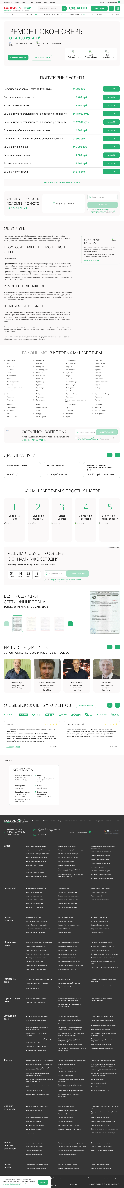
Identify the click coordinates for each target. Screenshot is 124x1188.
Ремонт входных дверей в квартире (38, 850)
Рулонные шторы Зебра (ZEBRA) (69, 983)
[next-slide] (117, 705)
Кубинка (10, 385)
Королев (69, 379)
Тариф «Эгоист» (96, 1087)
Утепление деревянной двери (101, 874)
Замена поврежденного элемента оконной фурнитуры (37, 1028)
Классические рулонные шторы (101, 985)
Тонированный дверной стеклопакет (70, 1091)
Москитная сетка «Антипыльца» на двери (103, 962)
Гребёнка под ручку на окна (35, 1121)
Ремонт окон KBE (96, 896)
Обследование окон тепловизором (70, 1044)
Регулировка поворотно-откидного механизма (102, 1021)
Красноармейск (13, 382)
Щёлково (68, 413)
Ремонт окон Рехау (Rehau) (100, 900)
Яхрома (67, 416)
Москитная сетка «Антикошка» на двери (104, 967)
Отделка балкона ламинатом (101, 925)
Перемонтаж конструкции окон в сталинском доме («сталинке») (69, 999)
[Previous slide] (109, 455)
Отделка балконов (64, 929)
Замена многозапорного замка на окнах (104, 1129)
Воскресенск (100, 363)
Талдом (96, 407)
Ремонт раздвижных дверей (68, 857)
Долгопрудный (42, 369)
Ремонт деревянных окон (34, 900)
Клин (9, 379)
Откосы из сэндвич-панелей (35, 1114)
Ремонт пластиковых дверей (100, 859)
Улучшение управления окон (101, 1029)
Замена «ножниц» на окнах (100, 1125)
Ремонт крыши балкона (66, 917)
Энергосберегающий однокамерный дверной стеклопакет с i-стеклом (103, 1065)
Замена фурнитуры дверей (35, 865)
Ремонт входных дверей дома (36, 846)
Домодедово (71, 369)
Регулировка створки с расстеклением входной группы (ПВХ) (71, 875)
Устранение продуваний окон (68, 1016)
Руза (38, 404)
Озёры (38, 394)
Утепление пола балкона (99, 921)
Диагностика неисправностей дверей (103, 1026)
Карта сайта (74, 1184)
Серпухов (98, 404)
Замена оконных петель (34, 1110)
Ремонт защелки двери (66, 861)
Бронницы (99, 360)
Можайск (9, 391)
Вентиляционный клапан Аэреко (102, 1048)
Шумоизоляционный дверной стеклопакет (68, 1095)
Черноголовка (99, 410)
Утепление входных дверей (100, 871)
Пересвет (10, 397)
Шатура (37, 413)
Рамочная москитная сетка (67, 969)
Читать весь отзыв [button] (13, 746)
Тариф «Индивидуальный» (100, 1091)
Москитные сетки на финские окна (37, 954)
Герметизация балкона (33, 917)
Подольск (40, 397)
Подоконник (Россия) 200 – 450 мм (69, 1129)
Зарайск (96, 373)
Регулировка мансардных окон (36, 1020)
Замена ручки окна (32, 1024)
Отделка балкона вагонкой (100, 929)
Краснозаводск (71, 382)
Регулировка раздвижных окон (36, 888)
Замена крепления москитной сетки (70, 965)
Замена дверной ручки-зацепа (101, 1143)
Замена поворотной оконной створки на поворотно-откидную (39, 1080)
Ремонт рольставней (33, 989)
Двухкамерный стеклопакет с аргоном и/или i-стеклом (72, 1049)
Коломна (39, 379)
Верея (7, 363)
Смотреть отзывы (91, 260)
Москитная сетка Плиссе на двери (102, 958)
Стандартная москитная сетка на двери (104, 954)
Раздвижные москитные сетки (101, 943)
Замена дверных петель (34, 1150)
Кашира (96, 376)
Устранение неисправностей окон (69, 1020)
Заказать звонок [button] (13, 834)
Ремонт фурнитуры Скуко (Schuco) (37, 1106)
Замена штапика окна (65, 1118)
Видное (39, 363)
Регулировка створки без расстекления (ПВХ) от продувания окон (71, 1040)
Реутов (97, 400)
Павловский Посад (100, 394)
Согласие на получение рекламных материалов (104, 1178)
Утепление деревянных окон (68, 900)
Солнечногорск (13, 407)
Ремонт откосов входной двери (36, 876)
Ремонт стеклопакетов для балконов (38, 929)
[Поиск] (64, 8)
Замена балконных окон (34, 1090)
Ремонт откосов (31, 1133)
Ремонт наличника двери (34, 869)
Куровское (40, 385)
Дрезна (98, 369)
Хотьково (69, 410)
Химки (37, 410)
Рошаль (10, 404)
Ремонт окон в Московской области (75, 400)
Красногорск (41, 382)
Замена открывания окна (66, 1064)
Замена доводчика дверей (34, 1147)
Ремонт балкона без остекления (69, 925)
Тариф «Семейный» (97, 1079)
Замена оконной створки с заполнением (39, 1060)
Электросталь (12, 416)
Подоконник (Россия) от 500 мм (68, 1125)
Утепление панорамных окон (68, 892)
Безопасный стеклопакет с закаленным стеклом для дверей (104, 1074)
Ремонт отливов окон (33, 1043)
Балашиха (38, 360)
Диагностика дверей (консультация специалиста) (103, 847)
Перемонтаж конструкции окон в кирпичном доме (102, 999)
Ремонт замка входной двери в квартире (72, 850)
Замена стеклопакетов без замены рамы (72, 1060)
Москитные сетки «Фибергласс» (36, 965)
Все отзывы (8, 714)
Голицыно (38, 366)
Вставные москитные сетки (67, 950)
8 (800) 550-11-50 (21, 780)
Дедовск (67, 366)
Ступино (69, 407)
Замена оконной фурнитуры (100, 1117)
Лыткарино (70, 388)
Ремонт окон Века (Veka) (99, 892)
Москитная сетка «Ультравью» (36, 969)
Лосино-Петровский (14, 388)
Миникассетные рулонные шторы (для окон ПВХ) (104, 980)
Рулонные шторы (64, 979)
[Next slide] (117, 455)
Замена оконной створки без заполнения (39, 1064)
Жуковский (68, 373)
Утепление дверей (97, 867)
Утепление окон (63, 888)
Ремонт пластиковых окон (34, 907)
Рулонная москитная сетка (67, 954)
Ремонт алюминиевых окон (35, 903)
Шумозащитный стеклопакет (35, 1002)
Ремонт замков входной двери (36, 861)
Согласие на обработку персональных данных (56, 1178)
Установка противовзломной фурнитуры (39, 1039)
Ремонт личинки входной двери (36, 857)
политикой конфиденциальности (103, 211)
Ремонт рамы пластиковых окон (102, 1016)
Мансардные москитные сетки (36, 958)
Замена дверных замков (34, 1154)
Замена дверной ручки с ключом (102, 1150)
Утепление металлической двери (102, 878)
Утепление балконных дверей (36, 1168)
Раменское (39, 400)
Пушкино (98, 397)
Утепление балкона (64, 932)
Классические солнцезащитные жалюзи (39, 979)
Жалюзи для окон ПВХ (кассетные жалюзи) (37, 984)
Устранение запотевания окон (36, 1050)
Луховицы (40, 388)
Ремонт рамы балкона (65, 921)
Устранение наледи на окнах (68, 1024)
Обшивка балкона (97, 932)
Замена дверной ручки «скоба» (101, 1147)
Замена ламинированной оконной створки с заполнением (37, 1069)
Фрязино (9, 410)
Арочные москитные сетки (34, 961)
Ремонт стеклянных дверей (100, 855)
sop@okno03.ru (42, 788)
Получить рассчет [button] (18, 58)
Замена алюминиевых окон (67, 1072)
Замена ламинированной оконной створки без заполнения (37, 1074)
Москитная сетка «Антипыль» (68, 946)
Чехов (9, 413)
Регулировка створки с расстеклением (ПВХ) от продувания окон (71, 1034)
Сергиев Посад (70, 404)
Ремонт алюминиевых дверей (101, 863)
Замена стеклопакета (65, 1075)
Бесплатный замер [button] (42, 58)
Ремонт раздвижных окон (34, 892)
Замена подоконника (65, 1121)
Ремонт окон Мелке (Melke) (67, 907)
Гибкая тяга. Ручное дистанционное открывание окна (103, 1040)
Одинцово (9, 394)
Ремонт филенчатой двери (67, 846)
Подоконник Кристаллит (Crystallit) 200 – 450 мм (104, 1113)
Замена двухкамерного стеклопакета (103, 1070)
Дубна (9, 373)
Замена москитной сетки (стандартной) (39, 943)
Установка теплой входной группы (37, 1016)
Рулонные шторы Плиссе (66, 987)
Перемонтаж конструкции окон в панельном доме (69, 1005)
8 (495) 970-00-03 (78, 7)
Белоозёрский (71, 360)
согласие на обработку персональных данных (100, 210)
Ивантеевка (39, 376)
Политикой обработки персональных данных (16, 1183)
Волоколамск (71, 363)
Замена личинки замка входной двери (71, 1150)
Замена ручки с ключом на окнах (37, 1118)
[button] (99, 8)
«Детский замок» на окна (34, 1129)
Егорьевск (38, 373)
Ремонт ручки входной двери (68, 854)
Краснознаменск (101, 382)
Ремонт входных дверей (66, 865)
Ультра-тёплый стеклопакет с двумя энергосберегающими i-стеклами (70, 1028)
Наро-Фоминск (70, 391)
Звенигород (11, 376)
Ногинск (98, 391)
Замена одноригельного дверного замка (72, 1147)
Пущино (10, 400)
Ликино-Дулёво (70, 385)
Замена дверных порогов (34, 1143)
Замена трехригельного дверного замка (72, 1143)
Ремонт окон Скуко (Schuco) (100, 888)
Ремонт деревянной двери (35, 873)
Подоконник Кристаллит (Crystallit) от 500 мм (105, 1107)
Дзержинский (100, 366)
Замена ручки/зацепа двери (67, 1154)
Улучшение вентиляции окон (101, 1044)
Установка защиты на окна (35, 1125)
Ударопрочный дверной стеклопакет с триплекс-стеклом (71, 1086)
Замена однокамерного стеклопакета (103, 1060)
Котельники (99, 379)
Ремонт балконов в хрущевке (35, 932)
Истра (68, 376)
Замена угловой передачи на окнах (103, 1121)
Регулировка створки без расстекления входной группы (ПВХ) (71, 870)
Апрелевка (9, 360)
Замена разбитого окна (66, 1114)
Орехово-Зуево (71, 394)
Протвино (69, 397)
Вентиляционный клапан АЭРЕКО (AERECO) (37, 1034)
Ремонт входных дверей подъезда (37, 854)
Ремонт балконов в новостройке (36, 925)
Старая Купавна (42, 407)
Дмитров (10, 369)
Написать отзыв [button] (86, 705)
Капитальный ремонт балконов (36, 921)
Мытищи (39, 391)
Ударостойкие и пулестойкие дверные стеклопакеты (71, 1080)
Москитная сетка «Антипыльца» (69, 961)
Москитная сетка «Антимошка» (68, 943)
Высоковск (11, 366)
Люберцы (98, 388)
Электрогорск (98, 413)
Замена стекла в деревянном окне (37, 1094)
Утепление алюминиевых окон (68, 896)
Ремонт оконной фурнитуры (67, 1110)
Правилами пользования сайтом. (12, 1184)
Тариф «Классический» (98, 1083)
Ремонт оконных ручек (66, 1106)
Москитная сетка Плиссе (66, 958)
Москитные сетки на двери (100, 950)
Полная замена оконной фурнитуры (103, 1133)
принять (43, 1182)
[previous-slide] (109, 705)
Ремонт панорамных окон (34, 896)
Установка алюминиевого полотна (102, 946)
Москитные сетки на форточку (36, 950)
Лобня (97, 385)
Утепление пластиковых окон (68, 903)
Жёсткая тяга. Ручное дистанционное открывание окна (103, 1034)
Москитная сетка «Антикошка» (36, 946)
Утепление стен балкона (99, 917)
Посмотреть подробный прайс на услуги (62, 182)
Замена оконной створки (66, 1068)
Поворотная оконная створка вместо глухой (38, 1086)
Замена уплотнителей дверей (101, 852)
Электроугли (41, 416)
